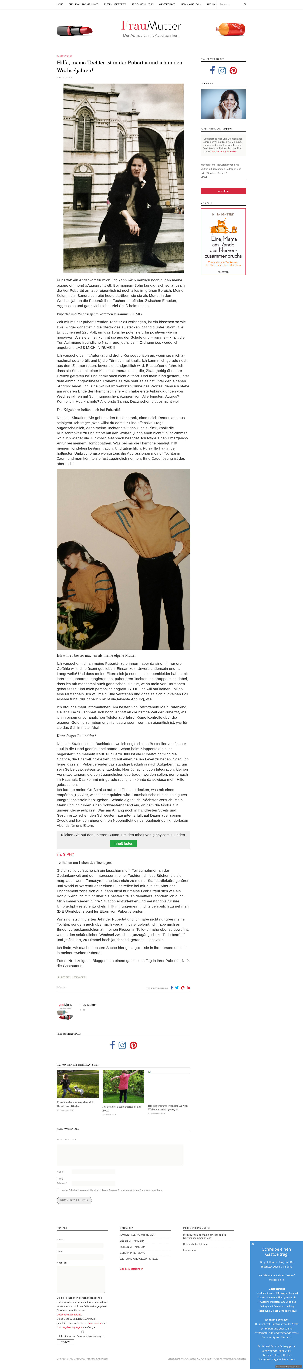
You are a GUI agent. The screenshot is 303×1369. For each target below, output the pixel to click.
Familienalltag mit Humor (84, 4)
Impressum (189, 1250)
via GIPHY (65, 854)
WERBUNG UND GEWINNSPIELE (139, 1259)
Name (60, 1171)
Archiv (211, 4)
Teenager (79, 977)
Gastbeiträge (167, 4)
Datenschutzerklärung (69, 1314)
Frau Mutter (88, 1005)
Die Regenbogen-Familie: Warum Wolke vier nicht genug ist (168, 1107)
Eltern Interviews (115, 4)
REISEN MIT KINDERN (133, 1247)
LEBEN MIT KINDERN (132, 1240)
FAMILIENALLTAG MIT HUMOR (137, 1234)
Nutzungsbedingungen (69, 1327)
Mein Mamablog (190, 4)
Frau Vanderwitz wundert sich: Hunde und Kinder (75, 1104)
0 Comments (62, 987)
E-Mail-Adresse (62, 1181)
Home (60, 4)
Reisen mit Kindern (143, 4)
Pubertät (63, 977)
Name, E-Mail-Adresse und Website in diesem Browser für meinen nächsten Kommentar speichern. (112, 1190)
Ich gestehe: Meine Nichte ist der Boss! (121, 1108)
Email (204, 177)
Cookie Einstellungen (131, 1269)
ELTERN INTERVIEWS (132, 1253)
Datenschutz (94, 1323)
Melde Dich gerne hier (224, 151)
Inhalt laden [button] (123, 843)
